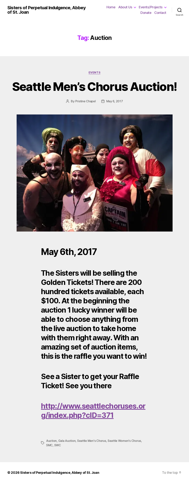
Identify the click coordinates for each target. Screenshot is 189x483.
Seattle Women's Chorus (124, 441)
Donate (145, 13)
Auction (51, 441)
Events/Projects (151, 7)
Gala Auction (67, 441)
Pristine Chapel (85, 101)
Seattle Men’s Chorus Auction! (94, 86)
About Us (125, 7)
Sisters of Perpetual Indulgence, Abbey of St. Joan (46, 10)
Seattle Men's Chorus (91, 441)
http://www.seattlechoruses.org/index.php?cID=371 (93, 410)
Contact (160, 13)
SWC (57, 445)
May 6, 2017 (114, 101)
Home (110, 7)
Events (94, 72)
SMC (49, 445)
